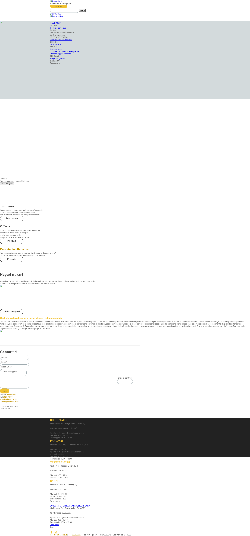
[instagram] (55, 532)
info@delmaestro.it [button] (58, 535)
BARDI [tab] (87, 506)
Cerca (82, 10)
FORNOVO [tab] (66, 506)
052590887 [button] (77, 535)
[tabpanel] (125, 3)
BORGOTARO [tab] (55, 506)
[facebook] (51, 532)
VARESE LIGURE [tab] (77, 506)
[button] (125, 524)
